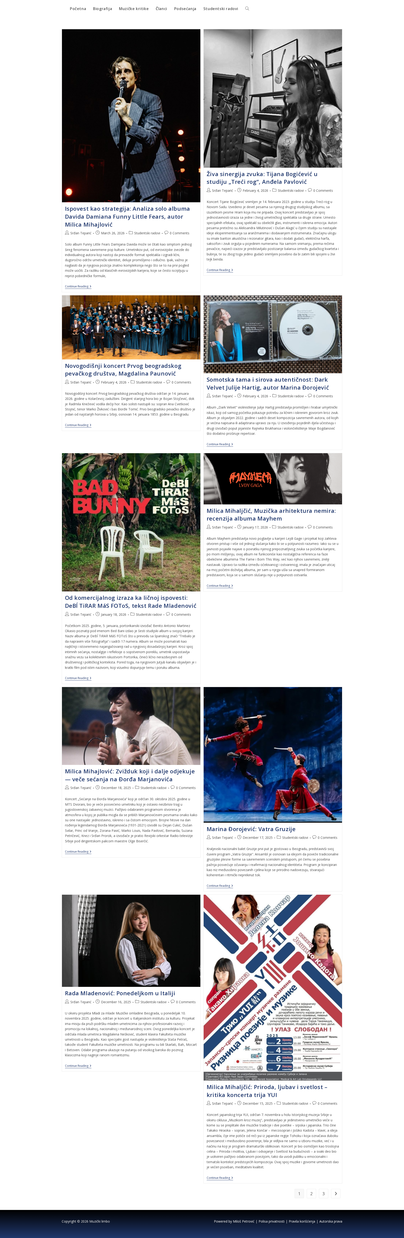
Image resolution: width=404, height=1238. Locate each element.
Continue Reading (78, 286)
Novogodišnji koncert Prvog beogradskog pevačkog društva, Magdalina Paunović (123, 369)
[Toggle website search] (247, 8)
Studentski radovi (147, 233)
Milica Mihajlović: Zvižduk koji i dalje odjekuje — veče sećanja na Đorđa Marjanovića (130, 775)
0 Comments (179, 233)
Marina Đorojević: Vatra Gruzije (251, 829)
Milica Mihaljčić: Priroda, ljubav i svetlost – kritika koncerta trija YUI (267, 1091)
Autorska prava (330, 1221)
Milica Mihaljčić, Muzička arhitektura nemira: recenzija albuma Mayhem (271, 514)
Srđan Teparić (80, 233)
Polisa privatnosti (272, 1221)
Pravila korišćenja (302, 1221)
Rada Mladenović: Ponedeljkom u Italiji (120, 993)
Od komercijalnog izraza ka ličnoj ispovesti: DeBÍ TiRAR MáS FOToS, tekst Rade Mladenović (131, 601)
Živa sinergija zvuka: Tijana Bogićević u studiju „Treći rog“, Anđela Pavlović (262, 178)
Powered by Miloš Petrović (234, 1221)
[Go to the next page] (335, 1193)
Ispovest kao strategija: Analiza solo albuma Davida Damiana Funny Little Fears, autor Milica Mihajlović (127, 216)
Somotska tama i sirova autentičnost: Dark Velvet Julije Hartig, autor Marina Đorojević (268, 383)
